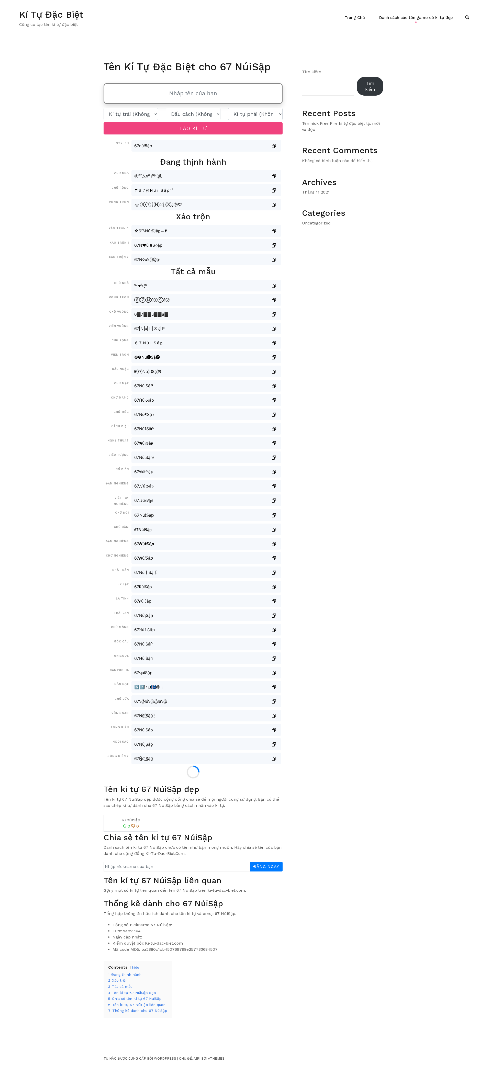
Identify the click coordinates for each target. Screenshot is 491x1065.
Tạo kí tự (193, 128)
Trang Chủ (355, 17)
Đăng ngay (266, 866)
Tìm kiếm (311, 71)
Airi (197, 1058)
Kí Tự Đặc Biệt (51, 14)
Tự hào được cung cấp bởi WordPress (140, 1058)
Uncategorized (316, 223)
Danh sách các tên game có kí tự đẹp (416, 17)
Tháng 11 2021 (316, 192)
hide (135, 967)
